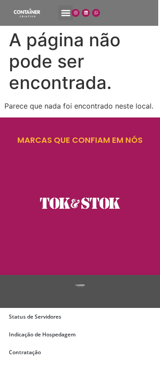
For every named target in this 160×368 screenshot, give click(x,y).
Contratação (25, 352)
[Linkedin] (86, 13)
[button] (65, 12)
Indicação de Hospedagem (42, 334)
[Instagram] (76, 13)
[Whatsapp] (96, 13)
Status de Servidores (35, 316)
